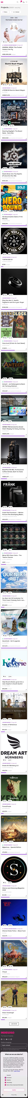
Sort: (16, 12)
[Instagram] (9, 1039)
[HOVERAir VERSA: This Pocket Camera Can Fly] (14, 29)
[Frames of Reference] (14, 706)
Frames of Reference (9, 725)
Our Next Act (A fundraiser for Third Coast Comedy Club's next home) (13, 600)
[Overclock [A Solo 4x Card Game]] (14, 325)
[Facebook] (1, 1039)
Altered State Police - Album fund (14, 931)
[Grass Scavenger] (14, 994)
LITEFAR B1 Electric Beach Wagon (13, 90)
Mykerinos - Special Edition (11, 847)
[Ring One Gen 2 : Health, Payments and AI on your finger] (14, 282)
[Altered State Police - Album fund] (14, 912)
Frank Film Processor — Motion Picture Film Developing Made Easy (12, 514)
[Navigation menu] (26, 2)
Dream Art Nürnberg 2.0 (10, 765)
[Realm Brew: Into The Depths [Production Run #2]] (14, 155)
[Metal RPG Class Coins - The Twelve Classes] (14, 537)
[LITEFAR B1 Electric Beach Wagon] (14, 72)
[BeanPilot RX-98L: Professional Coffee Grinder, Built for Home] (14, 451)
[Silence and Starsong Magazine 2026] (14, 869)
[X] (4, 1039)
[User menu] (23, 2)
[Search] (17, 2)
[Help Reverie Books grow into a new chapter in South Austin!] (14, 663)
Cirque (4, 972)
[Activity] (20, 2)
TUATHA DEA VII (7, 259)
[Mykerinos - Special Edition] (14, 829)
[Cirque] (14, 953)
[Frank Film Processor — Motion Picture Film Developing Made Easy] (14, 494)
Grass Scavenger (8, 1013)
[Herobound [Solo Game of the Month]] (14, 198)
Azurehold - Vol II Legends (11, 641)
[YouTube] (6, 1039)
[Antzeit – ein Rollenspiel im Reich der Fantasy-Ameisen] (14, 365)
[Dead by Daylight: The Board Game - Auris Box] (14, 112)
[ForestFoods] (14, 788)
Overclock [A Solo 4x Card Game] (13, 343)
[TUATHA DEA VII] (14, 241)
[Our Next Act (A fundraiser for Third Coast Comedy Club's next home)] (14, 580)
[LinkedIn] (11, 1039)
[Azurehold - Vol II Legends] (14, 622)
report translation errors (14, 1049)
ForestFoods (6, 806)
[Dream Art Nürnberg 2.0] (14, 747)
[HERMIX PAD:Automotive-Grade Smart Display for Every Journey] (14, 408)
